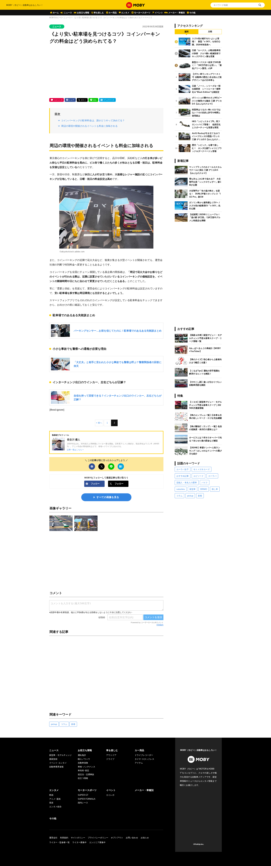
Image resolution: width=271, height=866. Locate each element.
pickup (54, 724)
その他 (192, 12)
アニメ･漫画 (55, 799)
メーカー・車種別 (176, 12)
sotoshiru (180, 489)
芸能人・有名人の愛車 (186, 482)
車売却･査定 (83, 770)
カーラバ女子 (182, 469)
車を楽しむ (99, 12)
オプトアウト (117, 838)
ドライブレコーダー (144, 755)
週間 (186, 31)
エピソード (198, 476)
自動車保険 (83, 763)
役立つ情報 (83, 778)
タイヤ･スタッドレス (144, 759)
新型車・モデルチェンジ (60, 755)
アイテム (139, 763)
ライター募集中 (79, 842)
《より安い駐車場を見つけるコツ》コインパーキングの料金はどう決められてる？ (108, 17)
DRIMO (203, 489)
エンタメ (125, 12)
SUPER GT (83, 795)
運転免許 (82, 755)
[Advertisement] (106, 71)
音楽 (51, 803)
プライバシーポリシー (98, 838)
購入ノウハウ (84, 759)
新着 (73, 724)
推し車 (215, 489)
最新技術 (53, 759)
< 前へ (99, 423)
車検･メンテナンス (86, 767)
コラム (64, 724)
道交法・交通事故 (86, 774)
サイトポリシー (78, 838)
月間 (210, 31)
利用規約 (160, 625)
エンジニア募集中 (97, 842)
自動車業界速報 (56, 767)
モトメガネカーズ (201, 469)
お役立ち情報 (83, 12)
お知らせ (145, 838)
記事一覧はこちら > (75, 450)
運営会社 (53, 838)
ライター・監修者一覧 (59, 842)
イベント (159, 12)
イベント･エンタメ (58, 763)
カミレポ (110, 795)
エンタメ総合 (55, 806)
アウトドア (111, 755)
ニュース (68, 12)
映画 (51, 795)
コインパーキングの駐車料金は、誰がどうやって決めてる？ (93, 120)
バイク (205, 482)
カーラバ (212, 476)
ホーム (56, 12)
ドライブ (110, 759)
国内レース (83, 803)
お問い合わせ (132, 838)
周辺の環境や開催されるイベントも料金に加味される (89, 126)
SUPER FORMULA (86, 799)
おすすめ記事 (182, 476)
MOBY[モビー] (55, 17)
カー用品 (113, 12)
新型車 (192, 489)
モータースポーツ (142, 12)
